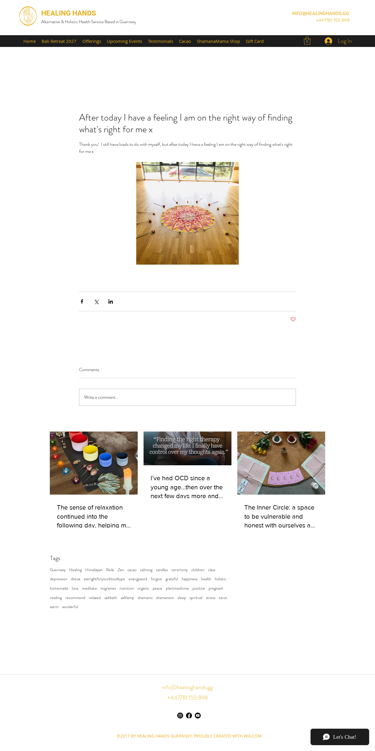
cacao (132, 570)
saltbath (110, 598)
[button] (307, 41)
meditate (89, 588)
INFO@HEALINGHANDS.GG (320, 13)
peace (157, 588)
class (211, 570)
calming (146, 570)
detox (75, 579)
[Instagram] (180, 715)
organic (143, 588)
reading (56, 598)
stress (210, 598)
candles (162, 570)
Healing (75, 570)
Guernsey (58, 570)
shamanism (165, 598)
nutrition (127, 588)
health (206, 579)
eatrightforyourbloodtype (104, 579)
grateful (172, 579)
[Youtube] (198, 715)
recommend (75, 598)
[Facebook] (189, 715)
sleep (182, 598)
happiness (189, 579)
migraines (108, 588)
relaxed (95, 598)
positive (198, 588)
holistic (220, 579)
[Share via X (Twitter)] (96, 301)
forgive (156, 579)
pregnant (216, 588)
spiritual (196, 598)
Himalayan (94, 570)
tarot (223, 598)
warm (54, 607)
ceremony (179, 570)
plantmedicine (177, 588)
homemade (59, 588)
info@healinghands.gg (187, 687)
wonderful (70, 607)
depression (58, 579)
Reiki (110, 570)
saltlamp (127, 598)
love (75, 588)
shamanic (145, 598)
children (197, 570)
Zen (121, 570)
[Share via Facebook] (82, 301)
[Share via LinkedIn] (110, 301)
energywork (138, 579)
